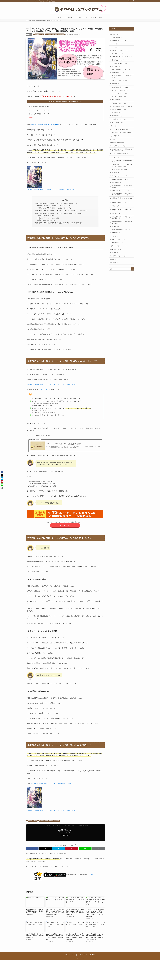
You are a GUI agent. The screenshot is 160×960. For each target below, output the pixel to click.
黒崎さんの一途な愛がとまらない (121, 229)
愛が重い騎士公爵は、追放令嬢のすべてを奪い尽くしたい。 (122, 76)
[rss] (131, 1)
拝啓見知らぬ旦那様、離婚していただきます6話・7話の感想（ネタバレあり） (60, 213)
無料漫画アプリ (116, 249)
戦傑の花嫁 (115, 84)
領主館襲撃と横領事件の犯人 (47, 220)
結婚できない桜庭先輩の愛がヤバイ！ (122, 106)
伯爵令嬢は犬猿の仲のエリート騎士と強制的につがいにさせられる (122, 165)
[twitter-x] (129, 1)
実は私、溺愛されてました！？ (120, 190)
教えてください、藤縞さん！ (120, 90)
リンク (114, 139)
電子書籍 (114, 262)
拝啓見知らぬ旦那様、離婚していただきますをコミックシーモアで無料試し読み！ (51, 189)
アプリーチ (90, 874)
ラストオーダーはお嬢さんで (120, 50)
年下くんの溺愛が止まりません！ (121, 69)
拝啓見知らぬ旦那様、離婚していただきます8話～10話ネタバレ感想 (51, 783)
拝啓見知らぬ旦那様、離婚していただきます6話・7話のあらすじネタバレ (59, 203)
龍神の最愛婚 (116, 232)
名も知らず (115, 172)
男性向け (114, 259)
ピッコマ (115, 252)
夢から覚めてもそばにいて (119, 63)
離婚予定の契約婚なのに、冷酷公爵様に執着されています (122, 222)
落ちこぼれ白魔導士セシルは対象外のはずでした (122, 209)
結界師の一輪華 (116, 206)
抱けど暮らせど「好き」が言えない (121, 87)
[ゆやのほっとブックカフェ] (80, 9)
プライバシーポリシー (70, 955)
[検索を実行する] (132, 269)
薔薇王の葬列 (116, 214)
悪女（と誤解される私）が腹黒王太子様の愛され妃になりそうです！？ (122, 194)
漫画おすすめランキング (118, 246)
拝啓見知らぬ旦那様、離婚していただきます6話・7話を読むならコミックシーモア (62, 211)
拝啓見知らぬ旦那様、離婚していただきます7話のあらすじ (55, 208)
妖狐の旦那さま (116, 182)
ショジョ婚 (115, 44)
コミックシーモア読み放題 (119, 129)
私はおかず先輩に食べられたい (120, 103)
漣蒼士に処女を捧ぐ (117, 100)
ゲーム (114, 126)
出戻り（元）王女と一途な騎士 (120, 169)
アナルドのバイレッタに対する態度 (49, 218)
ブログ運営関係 (116, 136)
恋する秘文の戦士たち (118, 73)
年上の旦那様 (116, 66)
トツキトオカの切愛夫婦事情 (120, 153)
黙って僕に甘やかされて (119, 119)
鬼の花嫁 (115, 226)
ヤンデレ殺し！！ (117, 47)
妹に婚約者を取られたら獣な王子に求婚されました (122, 186)
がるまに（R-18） (117, 122)
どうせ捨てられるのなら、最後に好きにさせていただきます (122, 149)
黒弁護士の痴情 (117, 116)
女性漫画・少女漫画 (39, 34)
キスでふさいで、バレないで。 (120, 40)
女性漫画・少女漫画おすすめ (120, 179)
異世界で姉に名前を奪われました (121, 202)
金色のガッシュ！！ (117, 242)
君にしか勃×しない (117, 53)
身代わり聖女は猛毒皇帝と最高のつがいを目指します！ (122, 217)
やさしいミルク (116, 157)
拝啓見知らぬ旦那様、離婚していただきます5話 (45, 125)
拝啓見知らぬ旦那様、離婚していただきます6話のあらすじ (55, 206)
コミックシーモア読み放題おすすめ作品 (122, 132)
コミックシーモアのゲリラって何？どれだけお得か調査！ (63, 444)
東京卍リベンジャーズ (118, 239)
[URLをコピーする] (98, 848)
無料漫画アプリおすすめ (119, 256)
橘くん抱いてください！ (119, 96)
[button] (32, 848)
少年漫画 (114, 236)
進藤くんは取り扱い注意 (119, 109)
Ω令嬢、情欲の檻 (117, 37)
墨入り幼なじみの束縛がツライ (120, 60)
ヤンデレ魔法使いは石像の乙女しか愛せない (122, 160)
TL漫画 (114, 34)
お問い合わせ (92, 955)
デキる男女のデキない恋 (119, 146)
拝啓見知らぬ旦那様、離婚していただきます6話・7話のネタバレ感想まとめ (60, 223)
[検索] (133, 1)
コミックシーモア (43, 389)
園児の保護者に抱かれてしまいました (122, 56)
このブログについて (82, 955)
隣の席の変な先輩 (117, 112)
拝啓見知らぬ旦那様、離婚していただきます (55, 34)
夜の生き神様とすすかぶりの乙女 (121, 176)
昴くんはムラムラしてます (119, 93)
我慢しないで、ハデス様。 (119, 80)
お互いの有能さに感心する (47, 216)
